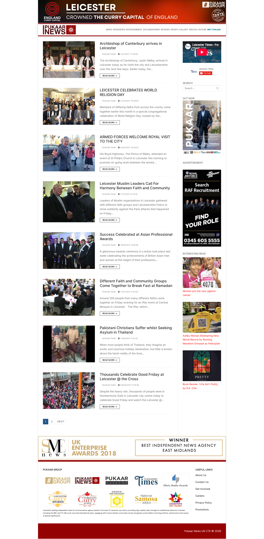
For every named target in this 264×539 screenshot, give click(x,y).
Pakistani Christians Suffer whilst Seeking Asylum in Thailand (136, 330)
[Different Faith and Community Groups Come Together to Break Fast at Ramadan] (69, 297)
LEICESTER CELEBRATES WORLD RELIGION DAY (128, 92)
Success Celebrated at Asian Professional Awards (136, 237)
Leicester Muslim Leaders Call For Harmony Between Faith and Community (135, 186)
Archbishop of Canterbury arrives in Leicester (131, 46)
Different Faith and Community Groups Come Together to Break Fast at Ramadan (136, 283)
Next (60, 421)
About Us (200, 475)
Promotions (202, 509)
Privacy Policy (203, 502)
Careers (199, 496)
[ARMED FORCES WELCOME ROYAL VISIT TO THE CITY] (69, 153)
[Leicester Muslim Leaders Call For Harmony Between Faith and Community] (69, 202)
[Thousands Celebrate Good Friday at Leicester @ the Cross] (69, 391)
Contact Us (202, 482)
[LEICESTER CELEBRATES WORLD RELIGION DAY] (69, 106)
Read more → (110, 76)
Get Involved (202, 489)
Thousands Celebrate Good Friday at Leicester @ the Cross (132, 377)
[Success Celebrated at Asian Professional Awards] (69, 251)
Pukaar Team (109, 55)
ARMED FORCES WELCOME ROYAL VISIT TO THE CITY (135, 139)
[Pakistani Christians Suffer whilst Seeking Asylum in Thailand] (69, 344)
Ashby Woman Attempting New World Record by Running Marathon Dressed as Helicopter (201, 339)
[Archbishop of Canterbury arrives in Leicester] (69, 60)
